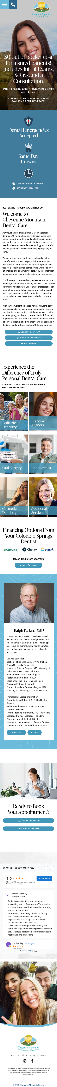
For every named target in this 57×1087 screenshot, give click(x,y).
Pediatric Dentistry (9, 425)
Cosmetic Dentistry (9, 510)
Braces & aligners (38, 423)
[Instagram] (25, 1061)
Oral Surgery (11, 468)
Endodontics (41, 468)
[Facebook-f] (32, 1061)
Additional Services (39, 510)
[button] (4, 4)
